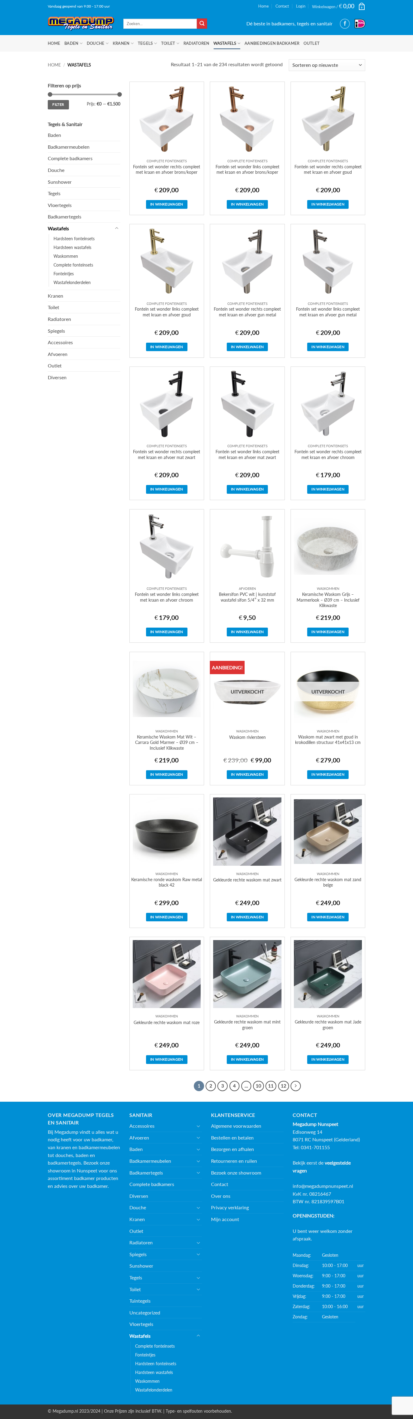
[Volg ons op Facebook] (345, 24)
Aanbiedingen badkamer (272, 43)
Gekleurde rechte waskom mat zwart (247, 879)
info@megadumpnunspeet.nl (323, 1186)
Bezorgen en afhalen (232, 1149)
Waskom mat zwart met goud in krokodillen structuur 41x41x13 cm (328, 739)
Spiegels (56, 331)
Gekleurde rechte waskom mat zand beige (327, 882)
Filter (58, 104)
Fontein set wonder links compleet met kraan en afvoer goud (167, 311)
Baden (71, 43)
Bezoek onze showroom (236, 1172)
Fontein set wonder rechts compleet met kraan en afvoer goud (328, 169)
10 (258, 1085)
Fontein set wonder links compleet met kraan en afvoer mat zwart (247, 454)
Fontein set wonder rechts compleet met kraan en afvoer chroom (328, 454)
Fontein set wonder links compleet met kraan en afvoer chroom (167, 597)
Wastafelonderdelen (72, 282)
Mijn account (225, 1219)
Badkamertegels (64, 216)
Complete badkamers (70, 158)
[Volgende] (296, 1086)
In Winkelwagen (166, 204)
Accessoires (60, 342)
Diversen (57, 377)
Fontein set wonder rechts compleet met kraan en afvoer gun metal (247, 311)
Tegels (145, 43)
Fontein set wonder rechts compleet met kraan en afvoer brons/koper (166, 169)
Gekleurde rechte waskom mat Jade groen (328, 1024)
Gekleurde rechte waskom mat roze (167, 1022)
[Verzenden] (202, 23)
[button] (338, 6)
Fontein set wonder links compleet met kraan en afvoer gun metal (328, 311)
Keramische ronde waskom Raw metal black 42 (166, 882)
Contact (282, 6)
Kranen (121, 43)
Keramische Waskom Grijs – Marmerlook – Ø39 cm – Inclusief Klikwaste (328, 600)
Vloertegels (60, 205)
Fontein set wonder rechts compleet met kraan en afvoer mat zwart (166, 454)
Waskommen (66, 256)
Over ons (220, 1196)
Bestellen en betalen (232, 1137)
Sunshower (60, 182)
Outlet (312, 43)
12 (283, 1085)
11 (271, 1085)
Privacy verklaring (230, 1207)
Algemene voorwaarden (236, 1126)
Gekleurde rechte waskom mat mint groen (247, 1024)
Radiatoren (197, 43)
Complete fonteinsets (73, 264)
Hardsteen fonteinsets (74, 238)
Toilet (168, 43)
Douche (96, 43)
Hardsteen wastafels (72, 247)
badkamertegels (64, 1162)
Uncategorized (144, 1312)
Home (263, 6)
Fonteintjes (64, 273)
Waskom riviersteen (247, 737)
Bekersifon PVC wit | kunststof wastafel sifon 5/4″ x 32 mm (247, 597)
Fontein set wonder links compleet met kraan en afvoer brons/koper (247, 169)
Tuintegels (140, 1301)
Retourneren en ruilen (234, 1161)
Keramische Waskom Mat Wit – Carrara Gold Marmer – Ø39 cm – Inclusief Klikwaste (166, 742)
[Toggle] (116, 228)
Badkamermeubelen (68, 147)
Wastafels (224, 43)
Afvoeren (57, 354)
